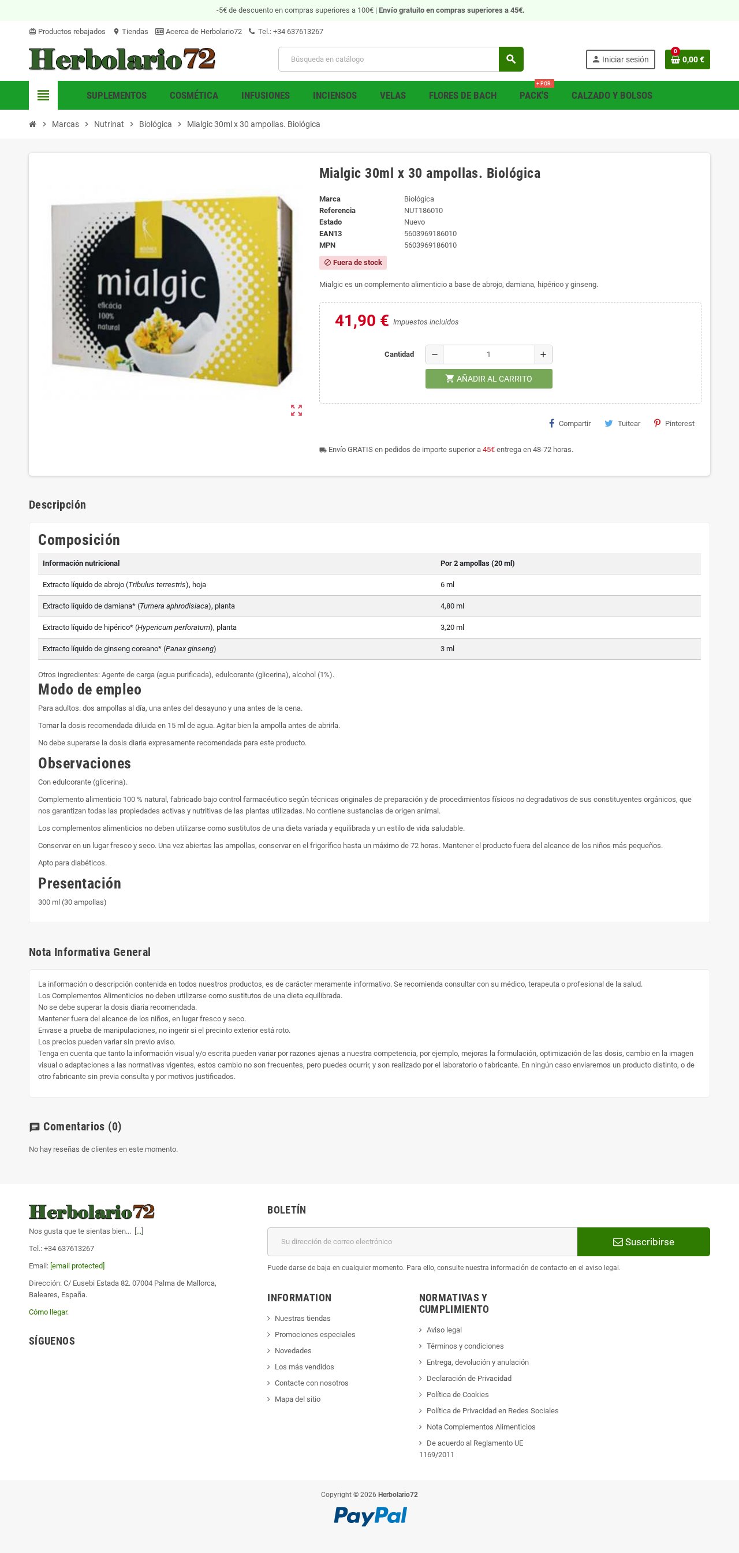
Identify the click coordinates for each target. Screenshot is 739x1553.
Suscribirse (648, 1242)
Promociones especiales (315, 1334)
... (138, 1231)
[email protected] (77, 1265)
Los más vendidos (304, 1366)
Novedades (293, 1350)
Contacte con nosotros (312, 1383)
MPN (327, 245)
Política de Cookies (458, 1394)
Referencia (337, 210)
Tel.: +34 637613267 (289, 31)
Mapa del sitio (297, 1399)
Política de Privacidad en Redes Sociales (493, 1410)
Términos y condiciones (465, 1346)
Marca (330, 199)
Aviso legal (444, 1330)
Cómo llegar (48, 1312)
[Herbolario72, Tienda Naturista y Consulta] (123, 58)
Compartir (575, 423)
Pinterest (680, 423)
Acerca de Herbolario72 (203, 31)
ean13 (330, 233)
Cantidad (399, 354)
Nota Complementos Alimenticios (481, 1427)
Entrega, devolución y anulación (478, 1362)
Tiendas (130, 31)
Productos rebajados (67, 31)
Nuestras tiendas (303, 1318)
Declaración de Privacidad (469, 1378)
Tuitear (629, 423)
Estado (330, 222)
